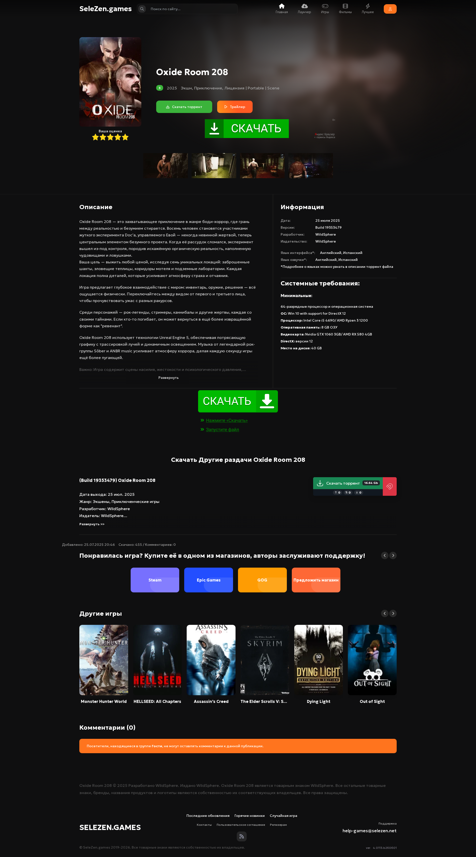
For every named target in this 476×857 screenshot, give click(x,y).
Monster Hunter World (104, 701)
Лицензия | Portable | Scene (251, 87)
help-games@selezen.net (370, 830)
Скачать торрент (352, 483)
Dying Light (318, 701)
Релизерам (278, 825)
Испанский (352, 252)
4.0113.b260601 (385, 848)
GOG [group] (262, 580)
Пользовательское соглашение (241, 825)
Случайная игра (283, 815)
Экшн (186, 87)
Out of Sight (372, 701)
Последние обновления (208, 815)
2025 (172, 87)
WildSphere (325, 234)
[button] (384, 555)
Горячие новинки (250, 815)
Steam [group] (155, 580)
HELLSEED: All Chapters (157, 701)
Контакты (204, 825)
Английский (330, 252)
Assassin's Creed (211, 701)
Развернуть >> (91, 524)
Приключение (208, 87)
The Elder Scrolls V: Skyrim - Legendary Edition (264, 701)
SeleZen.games (105, 9)
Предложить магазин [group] (316, 580)
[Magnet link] (390, 486)
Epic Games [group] (209, 580)
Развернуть (168, 377)
